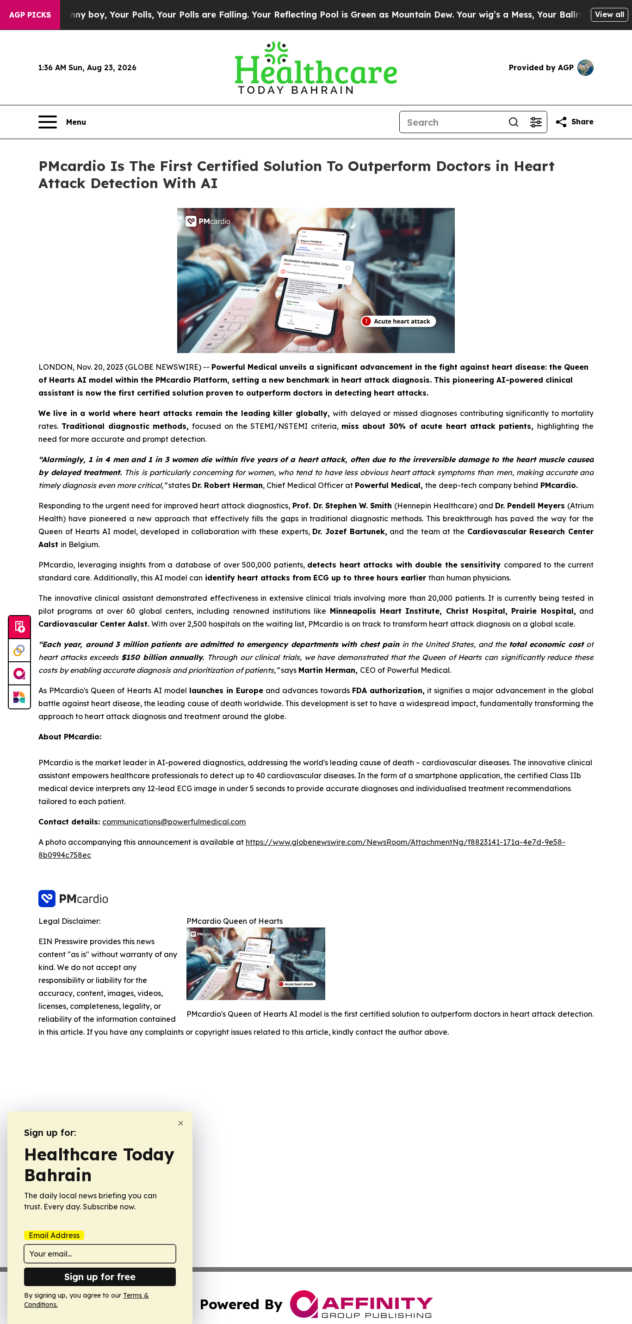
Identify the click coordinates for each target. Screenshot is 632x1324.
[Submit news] (19, 627)
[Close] (180, 1123)
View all (609, 14)
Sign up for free (100, 1276)
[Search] (513, 122)
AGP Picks (30, 14)
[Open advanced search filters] (536, 122)
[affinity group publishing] (19, 673)
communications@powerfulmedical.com (174, 821)
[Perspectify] (19, 650)
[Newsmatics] (19, 696)
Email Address (54, 1235)
